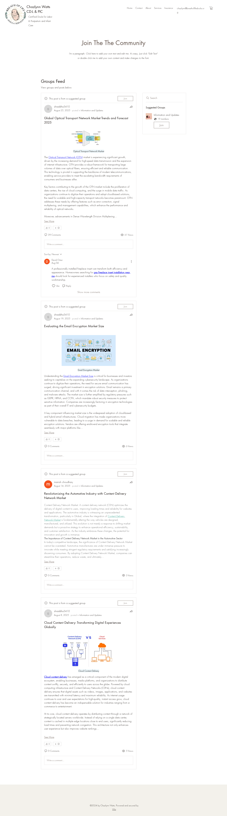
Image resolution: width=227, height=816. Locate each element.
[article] (88, 195)
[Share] (131, 107)
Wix (114, 809)
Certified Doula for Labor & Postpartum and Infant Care (40, 21)
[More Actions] (131, 261)
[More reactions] (57, 228)
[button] (211, 8)
